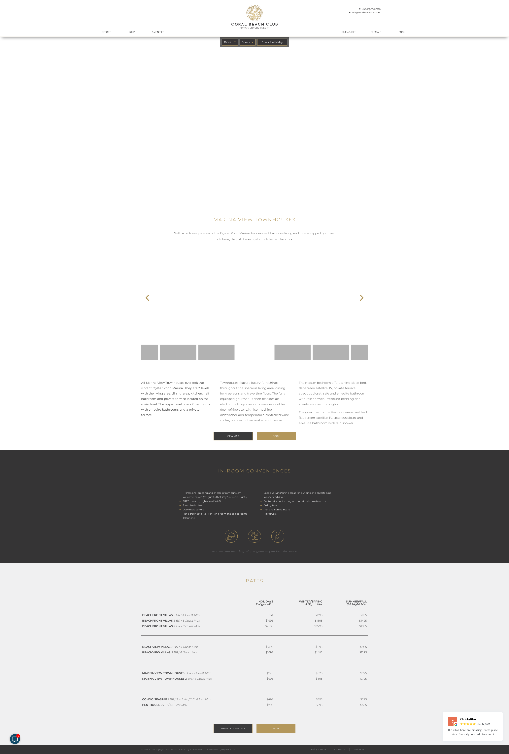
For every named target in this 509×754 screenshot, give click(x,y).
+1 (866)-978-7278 (371, 9)
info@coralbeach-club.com (366, 12)
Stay (132, 32)
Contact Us (339, 749)
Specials (376, 32)
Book (401, 32)
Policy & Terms (318, 749)
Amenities (158, 32)
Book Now (359, 749)
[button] (147, 298)
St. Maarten (349, 32)
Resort (106, 32)
